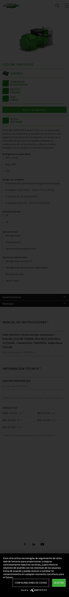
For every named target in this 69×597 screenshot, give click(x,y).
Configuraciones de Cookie (31, 582)
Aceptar (59, 582)
